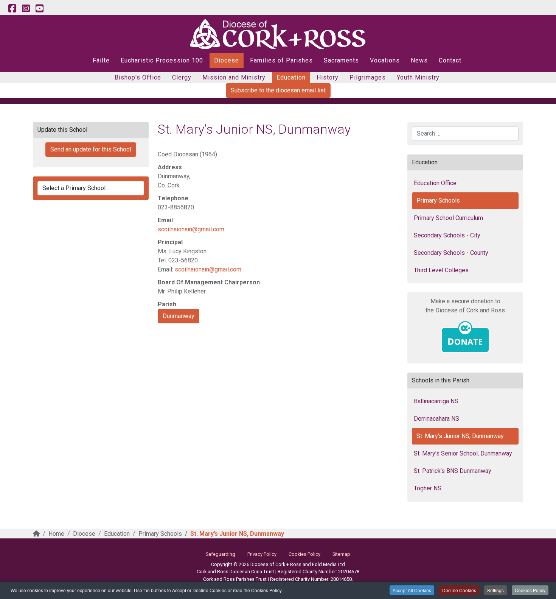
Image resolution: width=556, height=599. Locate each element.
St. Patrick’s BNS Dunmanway (452, 470)
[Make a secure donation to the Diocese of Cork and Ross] (465, 337)
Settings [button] (495, 590)
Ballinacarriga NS (436, 401)
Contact (450, 60)
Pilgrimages (367, 77)
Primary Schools (438, 200)
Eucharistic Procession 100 (162, 60)
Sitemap (341, 554)
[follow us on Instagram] (25, 8)
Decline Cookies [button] (459, 590)
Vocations (385, 60)
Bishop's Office (138, 77)
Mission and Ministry (234, 77)
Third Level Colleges (441, 270)
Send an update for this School (90, 149)
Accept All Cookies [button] (412, 590)
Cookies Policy (530, 590)
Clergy (181, 77)
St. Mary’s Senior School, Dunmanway (463, 453)
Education (291, 77)
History (328, 77)
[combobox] (465, 133)
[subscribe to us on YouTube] (39, 8)
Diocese (226, 60)
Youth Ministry (418, 77)
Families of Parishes (281, 60)
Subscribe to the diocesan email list (278, 90)
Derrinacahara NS (436, 418)
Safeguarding (220, 554)
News (419, 60)
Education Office (435, 183)
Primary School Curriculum (448, 218)
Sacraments (341, 60)
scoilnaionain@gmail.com (191, 229)
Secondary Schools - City (447, 235)
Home (56, 533)
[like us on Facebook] (12, 8)
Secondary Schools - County (451, 252)
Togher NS (427, 488)
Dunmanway (178, 316)
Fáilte (101, 60)
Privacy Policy (261, 554)
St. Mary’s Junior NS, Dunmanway (460, 436)
